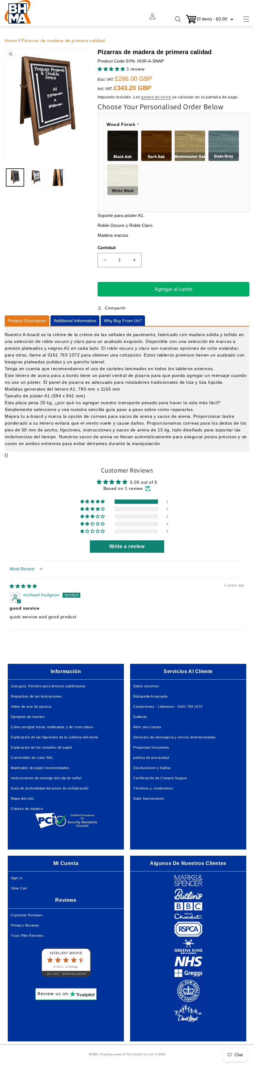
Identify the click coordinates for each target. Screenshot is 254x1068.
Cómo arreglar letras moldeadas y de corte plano (52, 727)
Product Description (27, 320)
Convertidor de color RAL (32, 757)
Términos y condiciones (153, 788)
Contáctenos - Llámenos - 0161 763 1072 (168, 706)
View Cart (19, 888)
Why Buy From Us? (123, 320)
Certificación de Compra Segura (160, 778)
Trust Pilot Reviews (27, 935)
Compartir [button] (115, 307)
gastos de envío (156, 97)
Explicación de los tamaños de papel (41, 747)
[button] (242, 19)
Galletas (140, 717)
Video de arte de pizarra (31, 706)
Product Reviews (25, 925)
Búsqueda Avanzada (150, 696)
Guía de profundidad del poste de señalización (50, 788)
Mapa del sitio (22, 798)
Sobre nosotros (146, 686)
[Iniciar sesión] (156, 19)
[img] (23, 586)
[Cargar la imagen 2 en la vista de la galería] (36, 177)
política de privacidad (151, 757)
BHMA (93, 1054)
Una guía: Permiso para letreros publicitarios (48, 686)
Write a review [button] (126, 546)
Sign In (16, 878)
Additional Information (75, 320)
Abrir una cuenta (147, 727)
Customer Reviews (27, 915)
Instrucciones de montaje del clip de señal (46, 778)
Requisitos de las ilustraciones (36, 696)
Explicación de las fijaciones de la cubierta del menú (54, 737)
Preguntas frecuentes (151, 747)
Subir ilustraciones (148, 798)
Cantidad (107, 247)
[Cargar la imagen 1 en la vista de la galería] (15, 177)
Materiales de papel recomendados (40, 768)
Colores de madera (27, 809)
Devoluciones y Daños (152, 768)
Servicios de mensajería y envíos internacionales (174, 737)
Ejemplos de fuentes (28, 717)
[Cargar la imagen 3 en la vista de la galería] (56, 177)
